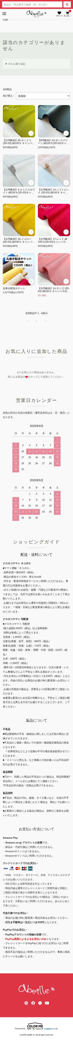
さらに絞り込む (17, 63)
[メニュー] (4, 14)
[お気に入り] (59, 14)
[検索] (67, 4)
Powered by (20, 1029)
